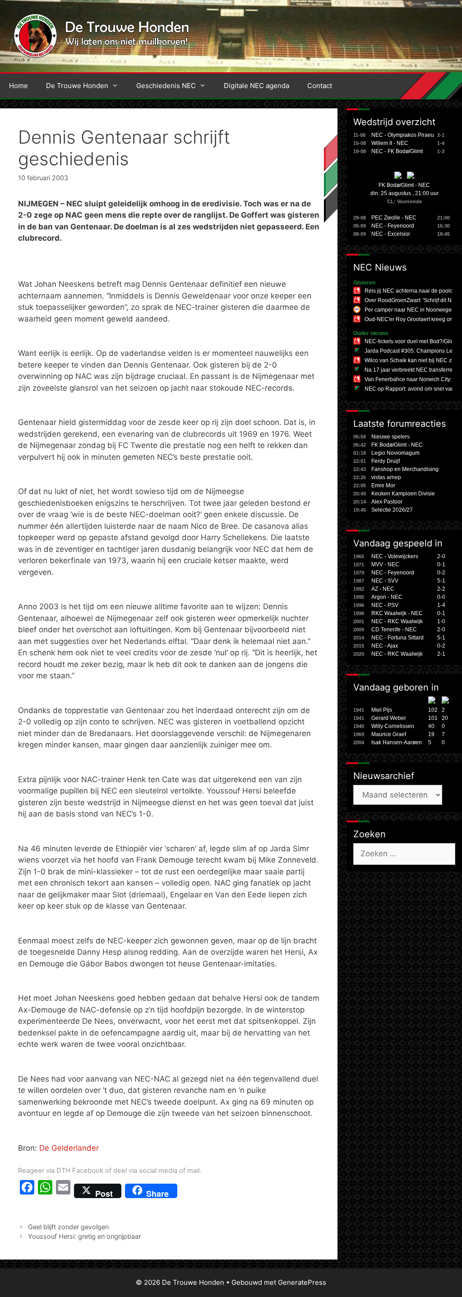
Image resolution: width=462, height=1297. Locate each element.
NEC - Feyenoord (392, 226)
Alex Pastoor (386, 502)
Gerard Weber (388, 718)
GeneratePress (302, 1282)
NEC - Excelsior (390, 234)
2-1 (441, 654)
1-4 (441, 605)
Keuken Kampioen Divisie (403, 493)
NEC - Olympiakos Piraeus (404, 135)
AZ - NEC (382, 589)
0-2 (441, 572)
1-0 (441, 621)
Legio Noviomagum (395, 453)
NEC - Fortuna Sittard (397, 638)
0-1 (441, 564)
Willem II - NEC (389, 143)
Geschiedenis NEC (166, 85)
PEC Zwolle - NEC (393, 218)
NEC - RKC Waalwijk (397, 621)
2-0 (441, 556)
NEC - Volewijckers (394, 556)
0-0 (441, 597)
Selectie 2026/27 (392, 510)
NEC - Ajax (384, 646)
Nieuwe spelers (390, 437)
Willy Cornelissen (392, 726)
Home (18, 85)
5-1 (441, 581)
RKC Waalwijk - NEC (397, 613)
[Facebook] (27, 1191)
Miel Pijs (381, 710)
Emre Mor (383, 485)
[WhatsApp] (45, 1191)
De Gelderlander (69, 1147)
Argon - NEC (386, 597)
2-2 (441, 589)
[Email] (63, 1191)
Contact (319, 85)
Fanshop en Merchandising (405, 469)
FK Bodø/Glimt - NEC (404, 185)
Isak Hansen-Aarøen (396, 742)
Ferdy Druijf (385, 461)
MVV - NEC (385, 564)
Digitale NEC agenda (256, 85)
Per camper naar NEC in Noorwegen (410, 310)
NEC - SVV (384, 581)
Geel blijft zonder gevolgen (68, 1227)
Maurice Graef (388, 734)
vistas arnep (386, 477)
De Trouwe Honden (77, 85)
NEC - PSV (384, 605)
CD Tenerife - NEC (394, 629)
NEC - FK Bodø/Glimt (397, 151)
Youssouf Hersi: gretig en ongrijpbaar (84, 1236)
